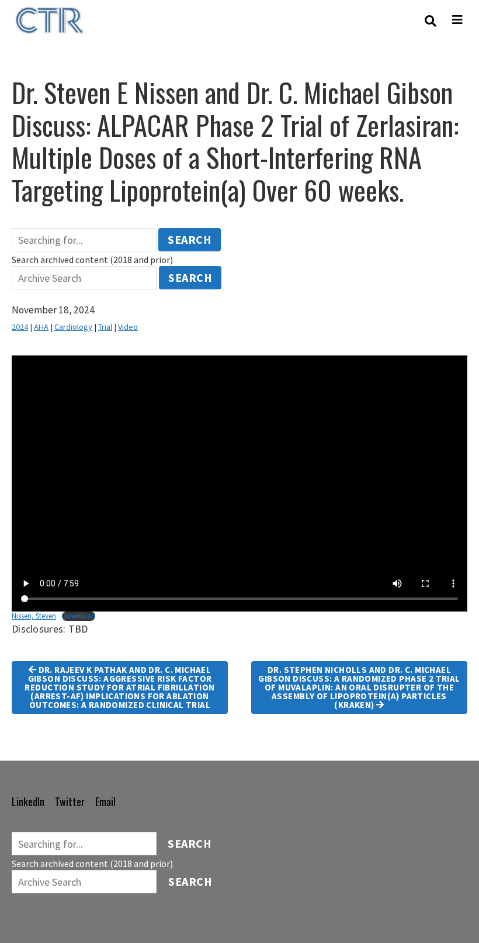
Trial (105, 327)
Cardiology (73, 327)
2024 (20, 327)
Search (189, 239)
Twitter (70, 801)
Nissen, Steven (34, 615)
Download (78, 616)
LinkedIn (28, 801)
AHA (41, 327)
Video (128, 327)
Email (105, 801)
